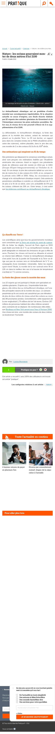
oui (40, 369)
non (45, 369)
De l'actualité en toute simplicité (32, 695)
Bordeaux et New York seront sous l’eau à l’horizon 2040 (29, 309)
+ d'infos (19, 713)
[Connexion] (51, 3)
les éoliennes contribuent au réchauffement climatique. (28, 189)
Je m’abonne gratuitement (34, 717)
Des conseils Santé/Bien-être (31, 700)
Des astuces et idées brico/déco (32, 697)
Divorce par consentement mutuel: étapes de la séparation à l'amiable (40, 470)
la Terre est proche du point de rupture (36, 242)
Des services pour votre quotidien (33, 702)
